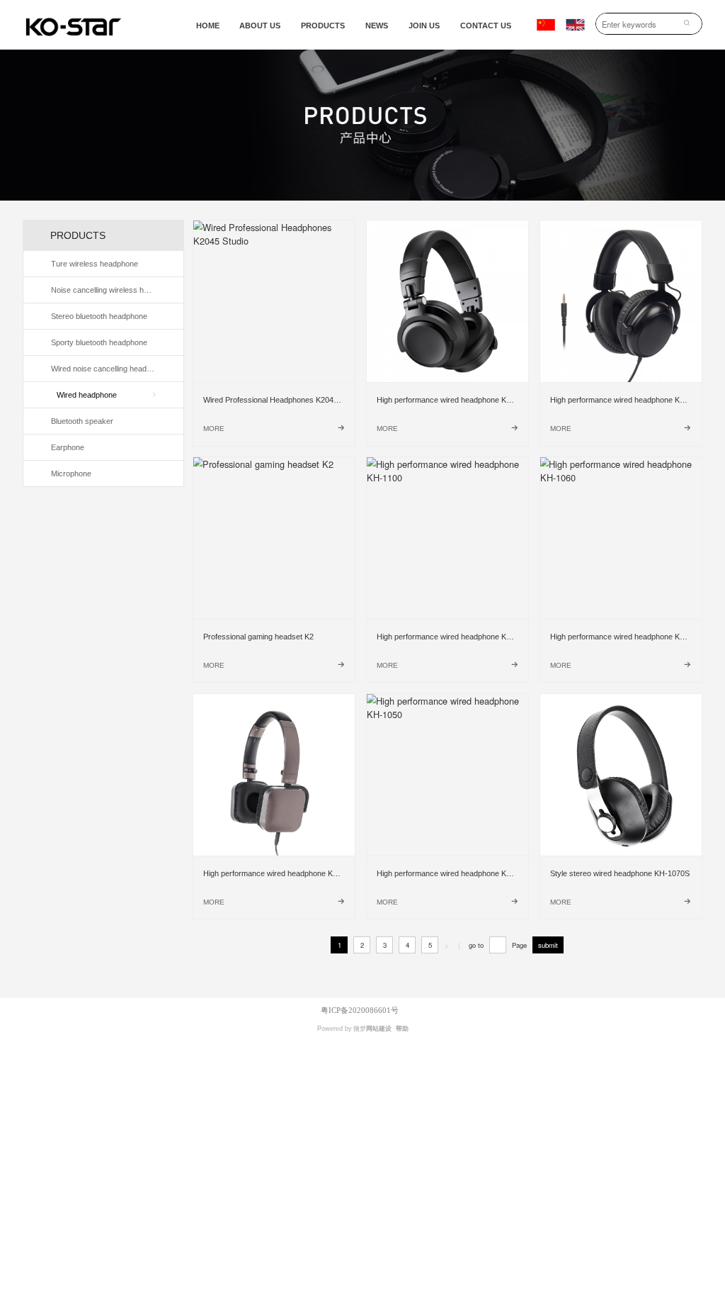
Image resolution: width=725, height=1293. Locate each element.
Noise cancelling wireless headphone (105, 290)
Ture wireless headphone (94, 263)
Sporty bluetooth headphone (99, 342)
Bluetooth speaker (82, 421)
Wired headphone (87, 395)
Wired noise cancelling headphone (105, 368)
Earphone (67, 447)
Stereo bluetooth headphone (99, 316)
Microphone (71, 473)
